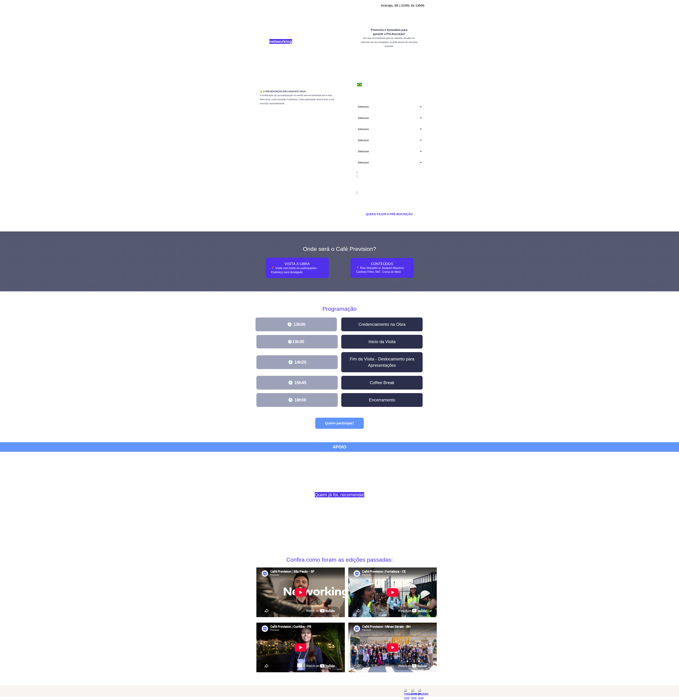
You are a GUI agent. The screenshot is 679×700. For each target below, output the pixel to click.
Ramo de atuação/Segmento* (373, 123)
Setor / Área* (363, 134)
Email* (359, 68)
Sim (360, 172)
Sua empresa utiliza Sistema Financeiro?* (379, 157)
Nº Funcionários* (365, 146)
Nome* (360, 56)
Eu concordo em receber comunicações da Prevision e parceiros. (388, 195)
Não (360, 176)
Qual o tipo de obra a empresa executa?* (378, 112)
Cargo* (360, 101)
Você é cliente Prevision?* (370, 168)
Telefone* (361, 79)
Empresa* (361, 90)
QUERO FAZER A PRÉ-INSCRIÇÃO (389, 214)
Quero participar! (339, 423)
